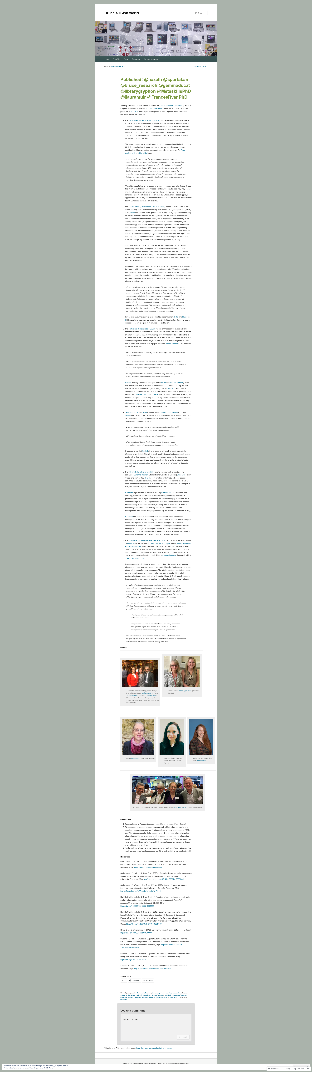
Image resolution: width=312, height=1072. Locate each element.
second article (134, 206)
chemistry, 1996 (151, 695)
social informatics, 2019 (134, 695)
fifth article (132, 471)
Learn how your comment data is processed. (154, 1048)
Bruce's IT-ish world (121, 12)
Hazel (184, 316)
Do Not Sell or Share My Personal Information (173, 1063)
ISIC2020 (134, 111)
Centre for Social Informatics (171, 105)
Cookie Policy (48, 1068)
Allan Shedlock (201, 760)
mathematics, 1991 (147, 693)
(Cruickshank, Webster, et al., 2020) (151, 540)
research (176, 993)
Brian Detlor (177, 807)
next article (132, 328)
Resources (136, 59)
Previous (197, 66)
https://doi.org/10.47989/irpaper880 (148, 867)
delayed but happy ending (135, 558)
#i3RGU (185, 807)
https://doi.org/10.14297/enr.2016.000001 (136, 932)
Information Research (153, 108)
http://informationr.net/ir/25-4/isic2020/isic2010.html (154, 968)
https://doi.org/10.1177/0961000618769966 (137, 906)
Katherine (129, 492)
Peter (132, 212)
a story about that (169, 555)
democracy (156, 993)
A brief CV (116, 59)
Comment (183, 1037)
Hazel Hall (143, 153)
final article (132, 540)
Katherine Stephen (140, 474)
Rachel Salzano (172, 343)
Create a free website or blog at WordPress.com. (140, 1063)
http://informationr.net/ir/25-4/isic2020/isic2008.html (164, 879)
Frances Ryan (146, 995)
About (126, 59)
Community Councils (144, 993)
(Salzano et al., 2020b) (169, 412)
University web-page (150, 59)
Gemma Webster (176, 382)
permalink (123, 999)
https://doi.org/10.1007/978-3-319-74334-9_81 (144, 923)
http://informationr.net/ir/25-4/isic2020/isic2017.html (140, 891)
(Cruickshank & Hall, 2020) (148, 120)
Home (107, 59)
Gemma (146, 394)
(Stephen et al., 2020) (145, 471)
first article (132, 120)
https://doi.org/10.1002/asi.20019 (133, 959)
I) (125, 319)
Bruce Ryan (173, 997)
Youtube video (166, 492)
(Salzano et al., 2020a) (146, 328)
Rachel (128, 382)
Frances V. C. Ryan (162, 543)
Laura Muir (181, 474)
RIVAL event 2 (135, 758)
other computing (166, 993)
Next (205, 66)
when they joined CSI (185, 691)
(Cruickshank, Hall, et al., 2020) (152, 206)
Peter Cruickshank (148, 997)
